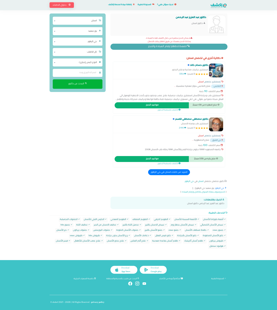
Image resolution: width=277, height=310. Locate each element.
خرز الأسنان (61, 230)
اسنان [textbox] (94, 21)
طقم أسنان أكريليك (193, 241)
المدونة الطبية (144, 5)
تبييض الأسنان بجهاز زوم (182, 225)
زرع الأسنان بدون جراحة (117, 236)
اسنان (201, 82)
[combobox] (75, 21)
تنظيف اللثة (82, 225)
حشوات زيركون (80, 230)
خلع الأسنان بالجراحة (187, 236)
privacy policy (97, 302)
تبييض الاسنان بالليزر (155, 225)
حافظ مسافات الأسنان (196, 230)
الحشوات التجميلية (69, 220)
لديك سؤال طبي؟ (165, 5)
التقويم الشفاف (140, 220)
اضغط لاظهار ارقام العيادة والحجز (167, 46)
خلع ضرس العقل (163, 236)
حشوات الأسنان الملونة (127, 230)
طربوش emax (76, 236)
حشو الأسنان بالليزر (154, 230)
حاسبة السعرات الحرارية (84, 278)
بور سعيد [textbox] (92, 31)
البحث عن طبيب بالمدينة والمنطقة (121, 278)
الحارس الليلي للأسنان (94, 220)
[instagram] (138, 284)
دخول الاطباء (60, 5)
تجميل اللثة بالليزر (130, 225)
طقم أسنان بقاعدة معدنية (165, 241)
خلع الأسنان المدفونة (213, 236)
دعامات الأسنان (141, 236)
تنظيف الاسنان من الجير (105, 225)
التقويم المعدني (118, 220)
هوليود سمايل (216, 246)
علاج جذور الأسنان (116, 241)
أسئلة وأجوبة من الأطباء (170, 278)
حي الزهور (189, 181)
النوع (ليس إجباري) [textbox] (88, 63)
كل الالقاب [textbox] (92, 52)
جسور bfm (65, 225)
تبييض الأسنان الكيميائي (212, 225)
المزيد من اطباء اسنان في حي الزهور (169, 172)
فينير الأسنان (62, 241)
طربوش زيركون (216, 241)
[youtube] (145, 284)
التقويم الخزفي (161, 220)
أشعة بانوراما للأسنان (213, 220)
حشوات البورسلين (101, 230)
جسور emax (218, 230)
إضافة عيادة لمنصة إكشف (120, 5)
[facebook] (131, 284)
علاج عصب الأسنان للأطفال (87, 241)
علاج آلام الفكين (138, 241)
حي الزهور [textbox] (92, 42)
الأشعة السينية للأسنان (185, 220)
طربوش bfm (94, 236)
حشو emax (174, 230)
